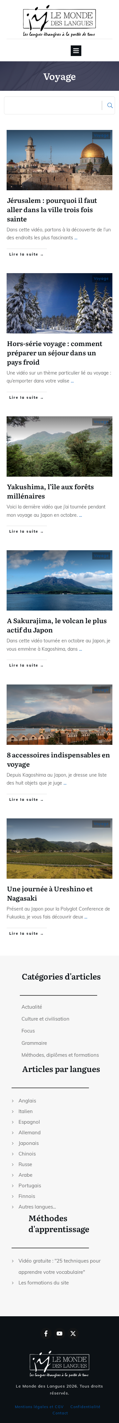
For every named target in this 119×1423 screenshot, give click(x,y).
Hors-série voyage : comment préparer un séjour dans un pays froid (54, 352)
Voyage (101, 135)
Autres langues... (37, 1207)
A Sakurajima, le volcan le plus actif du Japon (57, 624)
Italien (26, 1111)
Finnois (27, 1196)
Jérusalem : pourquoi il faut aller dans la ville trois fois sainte (52, 209)
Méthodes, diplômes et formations (60, 1055)
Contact (60, 1413)
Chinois (27, 1154)
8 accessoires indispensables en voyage (58, 759)
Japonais (29, 1143)
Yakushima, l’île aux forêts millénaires (50, 491)
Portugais (30, 1185)
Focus (28, 1031)
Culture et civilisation (45, 1019)
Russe (25, 1164)
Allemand (30, 1132)
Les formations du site (44, 1282)
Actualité (31, 1007)
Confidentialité (85, 1406)
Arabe (25, 1175)
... (75, 238)
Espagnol (29, 1122)
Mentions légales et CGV (39, 1406)
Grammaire (34, 1043)
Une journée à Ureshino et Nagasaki (50, 893)
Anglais (27, 1100)
